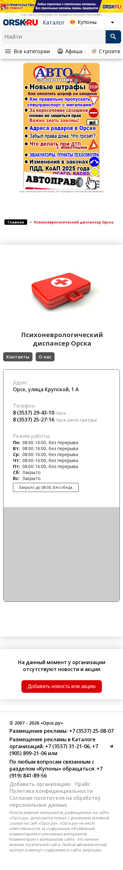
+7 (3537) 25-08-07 (91, 730)
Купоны (87, 22)
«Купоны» (48, 768)
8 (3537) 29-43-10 (33, 412)
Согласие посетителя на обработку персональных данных (55, 801)
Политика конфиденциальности (51, 791)
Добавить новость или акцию (62, 686)
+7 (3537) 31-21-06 (67, 746)
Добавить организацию (40, 784)
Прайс (82, 784)
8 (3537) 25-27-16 (33, 419)
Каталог (54, 22)
